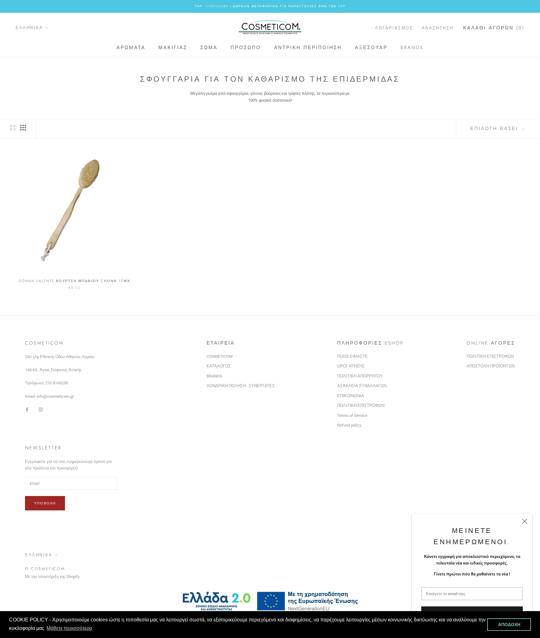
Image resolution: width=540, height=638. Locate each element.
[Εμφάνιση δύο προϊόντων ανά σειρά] (13, 127)
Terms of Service (352, 415)
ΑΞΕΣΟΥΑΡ (371, 47)
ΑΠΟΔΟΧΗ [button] (509, 624)
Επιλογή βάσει (495, 128)
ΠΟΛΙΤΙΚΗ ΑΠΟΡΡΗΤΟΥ (360, 376)
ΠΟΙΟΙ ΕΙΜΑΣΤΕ (352, 356)
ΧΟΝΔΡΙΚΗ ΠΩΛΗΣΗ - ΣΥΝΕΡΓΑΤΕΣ (241, 385)
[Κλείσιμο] (525, 521)
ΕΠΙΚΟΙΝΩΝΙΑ (350, 395)
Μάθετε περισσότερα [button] (69, 628)
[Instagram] (41, 409)
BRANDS (412, 47)
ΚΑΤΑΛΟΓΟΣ (219, 366)
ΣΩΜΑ (209, 47)
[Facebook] (27, 409)
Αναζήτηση (437, 28)
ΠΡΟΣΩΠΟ (246, 47)
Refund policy (349, 425)
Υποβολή (45, 503)
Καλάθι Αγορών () (493, 27)
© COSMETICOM (45, 569)
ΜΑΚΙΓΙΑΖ (172, 47)
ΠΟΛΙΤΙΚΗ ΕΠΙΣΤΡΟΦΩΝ (360, 405)
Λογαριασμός (394, 28)
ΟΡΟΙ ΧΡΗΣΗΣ (351, 366)
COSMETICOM (219, 356)
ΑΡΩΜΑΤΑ (131, 47)
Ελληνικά (29, 28)
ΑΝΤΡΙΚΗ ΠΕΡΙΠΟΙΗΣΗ (308, 47)
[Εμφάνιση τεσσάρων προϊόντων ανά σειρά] (23, 127)
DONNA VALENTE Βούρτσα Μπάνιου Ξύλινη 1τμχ (74, 280)
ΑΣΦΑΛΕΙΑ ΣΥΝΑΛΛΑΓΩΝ (362, 385)
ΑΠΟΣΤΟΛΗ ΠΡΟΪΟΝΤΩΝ (490, 366)
